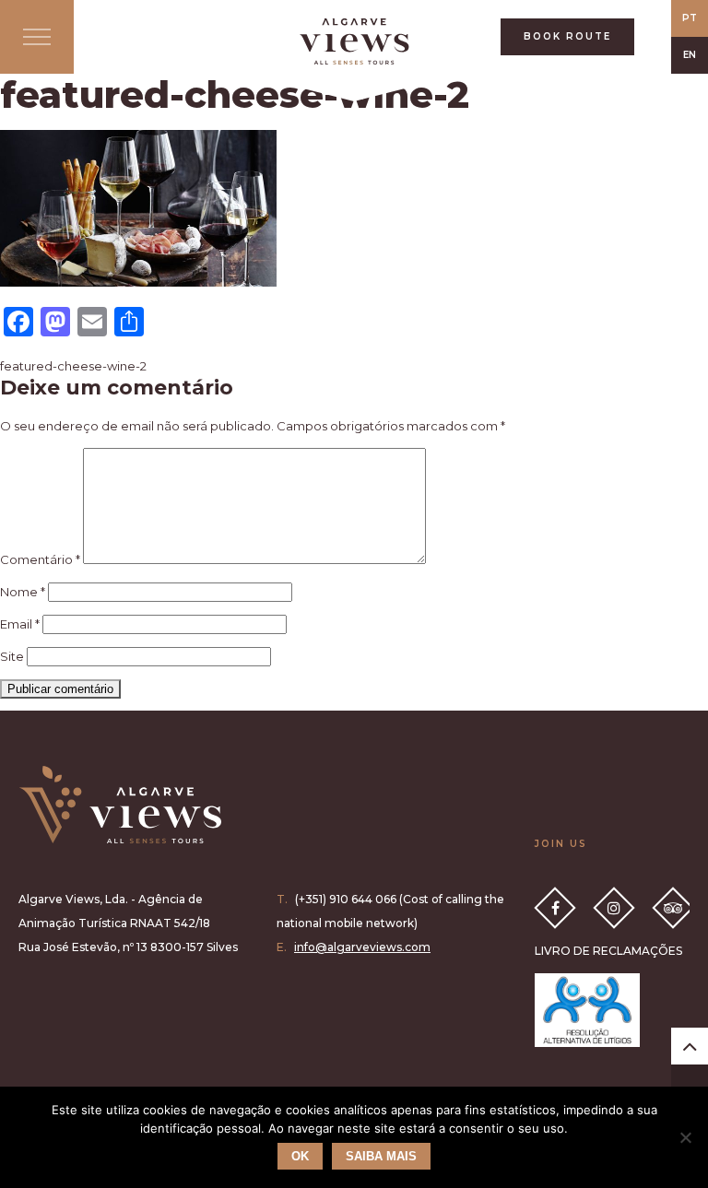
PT (689, 18)
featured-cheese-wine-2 (73, 366)
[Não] (685, 1137)
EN (689, 55)
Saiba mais (381, 1156)
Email (20, 624)
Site (12, 656)
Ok (300, 1156)
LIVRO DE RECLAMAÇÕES (608, 951)
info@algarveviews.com (362, 947)
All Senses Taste (354, 41)
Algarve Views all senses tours (119, 804)
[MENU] (37, 37)
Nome (22, 591)
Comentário (40, 559)
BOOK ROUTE (567, 36)
